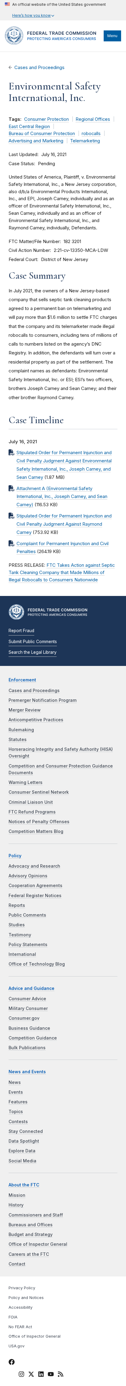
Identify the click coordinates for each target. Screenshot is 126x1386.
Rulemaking (21, 729)
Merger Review (25, 710)
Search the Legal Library (33, 652)
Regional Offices (93, 119)
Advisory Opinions (28, 875)
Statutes (18, 739)
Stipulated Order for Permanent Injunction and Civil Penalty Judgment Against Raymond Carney (64, 524)
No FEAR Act (20, 1327)
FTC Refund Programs (32, 812)
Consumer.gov (24, 1018)
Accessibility (20, 1307)
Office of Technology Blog (37, 964)
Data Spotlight (24, 1141)
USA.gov (16, 1346)
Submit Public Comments (33, 641)
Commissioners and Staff (36, 1215)
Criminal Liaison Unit (31, 802)
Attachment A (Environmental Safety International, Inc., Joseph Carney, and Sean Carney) (62, 497)
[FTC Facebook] (12, 1363)
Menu (112, 35)
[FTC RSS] (60, 1375)
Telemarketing (85, 141)
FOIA (13, 1317)
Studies (17, 924)
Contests (18, 1121)
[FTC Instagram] (21, 1375)
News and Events (27, 1071)
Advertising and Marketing (36, 141)
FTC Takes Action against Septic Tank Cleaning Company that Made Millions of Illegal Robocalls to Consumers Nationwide (62, 572)
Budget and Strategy (31, 1234)
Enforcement (22, 679)
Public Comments (27, 915)
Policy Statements (28, 944)
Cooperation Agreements (35, 885)
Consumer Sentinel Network (39, 792)
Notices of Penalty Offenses (39, 821)
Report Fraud (21, 630)
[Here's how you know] (55, 10)
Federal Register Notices (35, 895)
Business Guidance (29, 1028)
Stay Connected (26, 1131)
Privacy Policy (22, 1288)
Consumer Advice (27, 998)
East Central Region (29, 126)
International (22, 954)
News (15, 1082)
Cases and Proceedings (39, 67)
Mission (17, 1195)
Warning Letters (26, 782)
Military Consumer (28, 1008)
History (16, 1205)
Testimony (20, 934)
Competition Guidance (33, 1038)
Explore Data (22, 1150)
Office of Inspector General (38, 1244)
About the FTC (24, 1184)
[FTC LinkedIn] (41, 1375)
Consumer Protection (46, 119)
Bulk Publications (27, 1047)
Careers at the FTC (29, 1254)
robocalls (91, 133)
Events (16, 1092)
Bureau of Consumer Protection (42, 133)
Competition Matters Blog (36, 831)
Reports (17, 905)
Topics (16, 1111)
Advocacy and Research (34, 866)
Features (18, 1101)
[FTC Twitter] (31, 1374)
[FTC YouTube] (51, 1375)
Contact (17, 1264)
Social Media (22, 1160)
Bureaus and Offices (31, 1224)
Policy (15, 855)
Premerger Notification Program (43, 700)
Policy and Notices (26, 1297)
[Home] (53, 42)
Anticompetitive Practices (36, 719)
